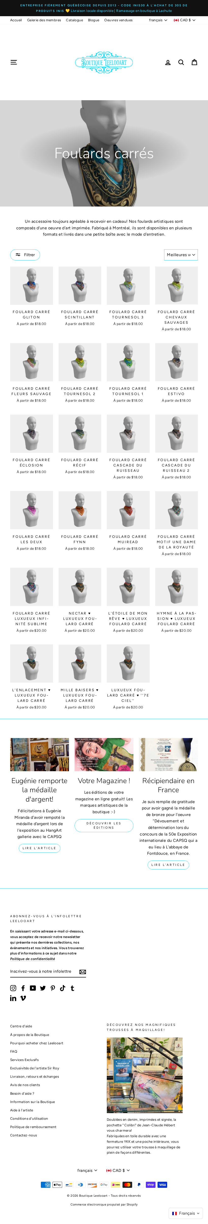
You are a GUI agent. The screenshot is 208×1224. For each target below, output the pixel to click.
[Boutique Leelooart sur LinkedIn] (13, 998)
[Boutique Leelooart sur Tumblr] (73, 988)
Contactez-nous (23, 1135)
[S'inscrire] (82, 971)
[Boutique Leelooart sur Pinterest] (53, 988)
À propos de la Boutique (29, 1035)
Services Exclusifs (24, 1060)
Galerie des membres (44, 20)
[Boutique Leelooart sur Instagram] (13, 988)
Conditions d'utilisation (29, 1118)
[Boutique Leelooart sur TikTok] (63, 988)
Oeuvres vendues (118, 20)
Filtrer (29, 254)
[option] (104, 8)
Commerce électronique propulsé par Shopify (104, 1204)
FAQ (13, 1051)
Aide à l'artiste (21, 1110)
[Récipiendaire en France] (168, 754)
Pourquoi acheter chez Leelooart (36, 1043)
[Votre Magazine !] (104, 754)
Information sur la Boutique (32, 1102)
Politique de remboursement (33, 1127)
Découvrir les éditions (104, 825)
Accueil (16, 20)
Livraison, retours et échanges (34, 1076)
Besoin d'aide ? (22, 1093)
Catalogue (74, 20)
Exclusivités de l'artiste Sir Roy (34, 1068)
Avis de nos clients (25, 1085)
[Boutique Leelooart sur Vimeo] (23, 998)
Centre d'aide (21, 1026)
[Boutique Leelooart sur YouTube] (33, 988)
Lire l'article (39, 848)
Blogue (93, 20)
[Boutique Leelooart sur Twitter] (43, 988)
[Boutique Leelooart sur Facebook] (23, 988)
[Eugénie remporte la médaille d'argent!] (39, 754)
